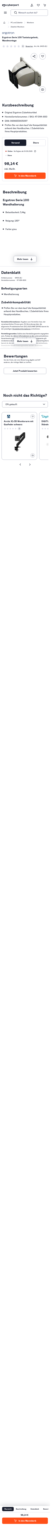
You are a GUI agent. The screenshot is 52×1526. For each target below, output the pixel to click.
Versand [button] (15, 143)
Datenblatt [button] (35, 1509)
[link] (13, 46)
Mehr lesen (22, 259)
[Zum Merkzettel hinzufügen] (42, 56)
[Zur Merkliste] (38, 5)
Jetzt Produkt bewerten (25, 371)
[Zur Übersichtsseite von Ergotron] (8, 33)
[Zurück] (20, 464)
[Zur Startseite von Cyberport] (10, 5)
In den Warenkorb (27, 176)
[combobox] (23, 404)
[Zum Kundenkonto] (32, 5)
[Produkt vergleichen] (42, 89)
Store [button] (36, 143)
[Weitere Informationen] (35, 151)
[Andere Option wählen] (44, 404)
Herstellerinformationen (21, 329)
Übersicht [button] (8, 1509)
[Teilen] (34, 56)
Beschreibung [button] (21, 1509)
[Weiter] (30, 464)
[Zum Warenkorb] (44, 5)
